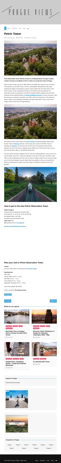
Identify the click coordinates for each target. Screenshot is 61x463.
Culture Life (15, 358)
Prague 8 (24, 448)
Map (20, 28)
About (24, 28)
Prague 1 (8, 294)
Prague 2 (18, 444)
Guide (8, 28)
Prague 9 (36, 448)
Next (52, 301)
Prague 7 (12, 448)
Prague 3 (26, 444)
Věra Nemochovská (10, 37)
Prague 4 (34, 444)
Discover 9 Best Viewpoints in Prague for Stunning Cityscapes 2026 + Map (43, 333)
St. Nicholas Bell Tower (41, 362)
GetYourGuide (16, 382)
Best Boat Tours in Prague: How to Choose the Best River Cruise (16, 333)
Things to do (9, 328)
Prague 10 (48, 448)
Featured (15, 326)
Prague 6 (51, 444)
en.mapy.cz (20, 222)
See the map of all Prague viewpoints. (15, 226)
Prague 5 (43, 444)
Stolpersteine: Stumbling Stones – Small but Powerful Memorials (16, 363)
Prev (8, 301)
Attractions (28, 37)
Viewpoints (14, 28)
